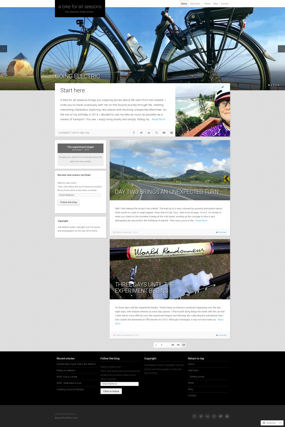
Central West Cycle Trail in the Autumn (76, 364)
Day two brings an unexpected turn (167, 191)
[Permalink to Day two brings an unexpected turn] (170, 170)
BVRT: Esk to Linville (67, 376)
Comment (223, 232)
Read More (159, 119)
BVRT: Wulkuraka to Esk (69, 383)
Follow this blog (68, 202)
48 (172, 345)
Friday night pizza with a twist (102, 76)
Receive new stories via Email (74, 175)
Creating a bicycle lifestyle (70, 389)
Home (184, 3)
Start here (195, 3)
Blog (216, 3)
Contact (224, 3)
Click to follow (111, 391)
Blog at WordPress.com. (66, 418)
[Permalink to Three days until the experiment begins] (170, 269)
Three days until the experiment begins (144, 287)
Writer (207, 3)
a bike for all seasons (80, 6)
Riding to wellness (66, 370)
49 (178, 345)
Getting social (197, 376)
